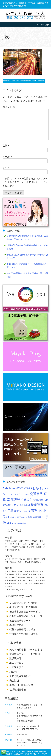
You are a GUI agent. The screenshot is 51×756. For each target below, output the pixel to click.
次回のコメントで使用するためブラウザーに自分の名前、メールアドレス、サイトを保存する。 (25, 182)
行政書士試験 (18, 754)
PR (13, 488)
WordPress (24, 488)
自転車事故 (38, 517)
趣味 (10, 523)
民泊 (6, 517)
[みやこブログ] (26, 356)
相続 (30, 517)
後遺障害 (37, 505)
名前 (6, 145)
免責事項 (9, 754)
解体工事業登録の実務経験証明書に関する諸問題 (27, 275)
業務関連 (38, 510)
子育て (15, 505)
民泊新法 (13, 517)
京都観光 (13, 500)
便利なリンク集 (30, 754)
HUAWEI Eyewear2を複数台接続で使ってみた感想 (27, 247)
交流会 (26, 494)
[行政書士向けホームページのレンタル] (26, 447)
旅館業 (18, 510)
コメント (9, 107)
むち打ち (38, 488)
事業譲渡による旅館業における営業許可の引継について (27, 266)
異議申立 (24, 517)
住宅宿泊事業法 (39, 500)
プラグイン (18, 494)
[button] (43, 24)
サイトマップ (42, 754)
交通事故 (36, 494)
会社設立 (26, 499)
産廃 (19, 517)
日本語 (25, 511)
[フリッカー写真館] (26, 470)
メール (8, 156)
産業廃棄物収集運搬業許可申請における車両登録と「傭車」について (27, 238)
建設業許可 (25, 505)
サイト (6, 167)
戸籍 (10, 510)
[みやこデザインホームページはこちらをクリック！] (26, 387)
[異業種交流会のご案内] (26, 298)
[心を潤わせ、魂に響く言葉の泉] (26, 417)
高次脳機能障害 (20, 523)
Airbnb (7, 488)
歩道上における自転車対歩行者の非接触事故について (27, 256)
